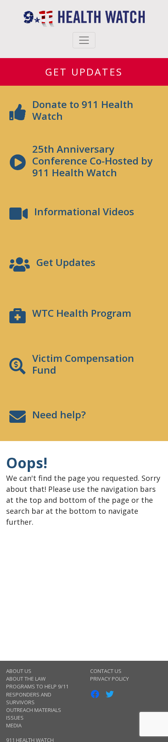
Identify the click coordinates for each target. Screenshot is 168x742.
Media (14, 725)
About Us (18, 671)
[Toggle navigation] (84, 40)
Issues (15, 717)
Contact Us (106, 671)
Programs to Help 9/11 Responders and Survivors (37, 694)
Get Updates (84, 71)
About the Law (26, 678)
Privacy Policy (109, 678)
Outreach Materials (33, 710)
